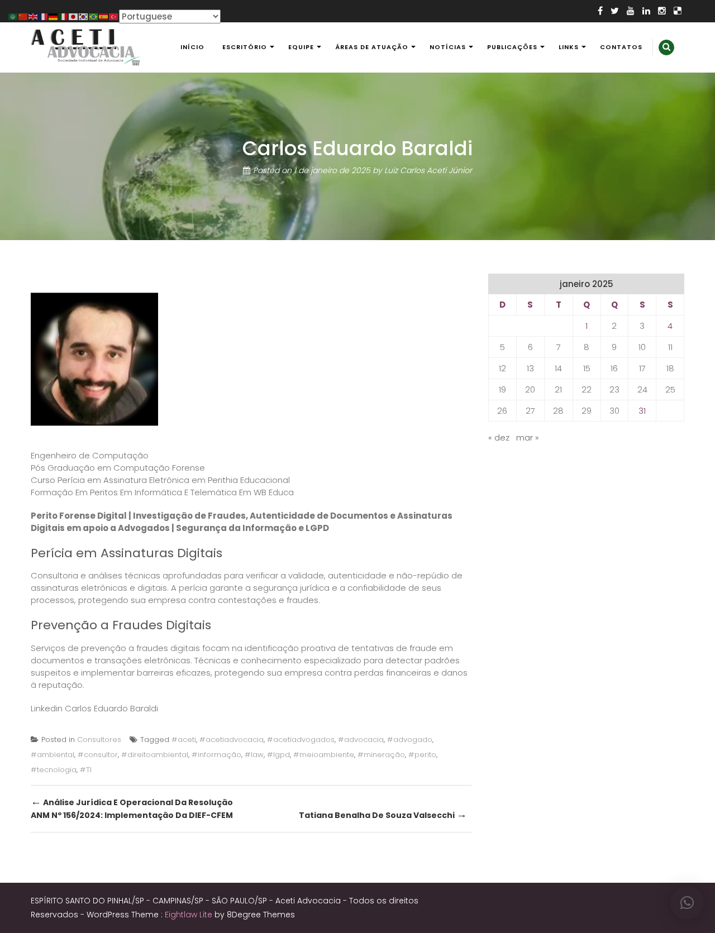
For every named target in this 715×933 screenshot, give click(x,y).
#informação (216, 754)
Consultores (99, 739)
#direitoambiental (154, 754)
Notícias (448, 46)
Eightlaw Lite (189, 914)
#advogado (409, 739)
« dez (498, 437)
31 (642, 411)
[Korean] (84, 16)
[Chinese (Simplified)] (23, 16)
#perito (422, 754)
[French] (44, 16)
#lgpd (278, 754)
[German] (54, 16)
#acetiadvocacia (231, 739)
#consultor (98, 754)
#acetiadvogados (301, 739)
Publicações (512, 46)
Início (192, 46)
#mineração (381, 754)
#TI (86, 769)
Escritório (244, 46)
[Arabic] (13, 16)
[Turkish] (114, 16)
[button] (687, 903)
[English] (33, 16)
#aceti (183, 739)
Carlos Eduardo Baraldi (111, 708)
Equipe (301, 46)
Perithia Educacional (249, 480)
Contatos (621, 46)
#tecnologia (54, 769)
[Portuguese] (94, 16)
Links (569, 46)
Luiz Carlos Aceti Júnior (428, 170)
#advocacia (361, 739)
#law (254, 754)
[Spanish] (104, 16)
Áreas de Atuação (371, 46)
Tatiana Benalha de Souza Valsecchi (383, 814)
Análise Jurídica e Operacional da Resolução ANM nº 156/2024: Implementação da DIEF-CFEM (132, 807)
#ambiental (52, 754)
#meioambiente (323, 754)
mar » (527, 437)
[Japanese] (74, 16)
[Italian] (64, 16)
